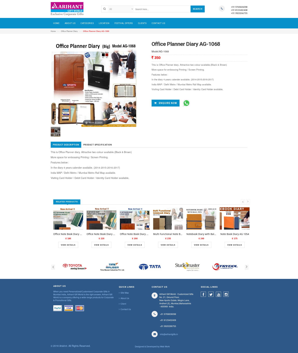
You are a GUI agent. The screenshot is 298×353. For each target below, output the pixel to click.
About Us (125, 298)
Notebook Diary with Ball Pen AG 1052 (201, 234)
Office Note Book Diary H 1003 (101, 234)
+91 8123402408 (239, 10)
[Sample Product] (68, 229)
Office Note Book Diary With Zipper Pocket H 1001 (68, 234)
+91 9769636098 (239, 7)
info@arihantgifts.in (169, 334)
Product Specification (97, 145)
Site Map (125, 292)
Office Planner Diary (69, 31)
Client (123, 303)
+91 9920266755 (239, 13)
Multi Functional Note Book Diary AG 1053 (168, 234)
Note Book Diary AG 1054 (234, 234)
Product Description (66, 145)
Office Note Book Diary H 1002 (135, 234)
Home (53, 31)
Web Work (165, 346)
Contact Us (126, 309)
